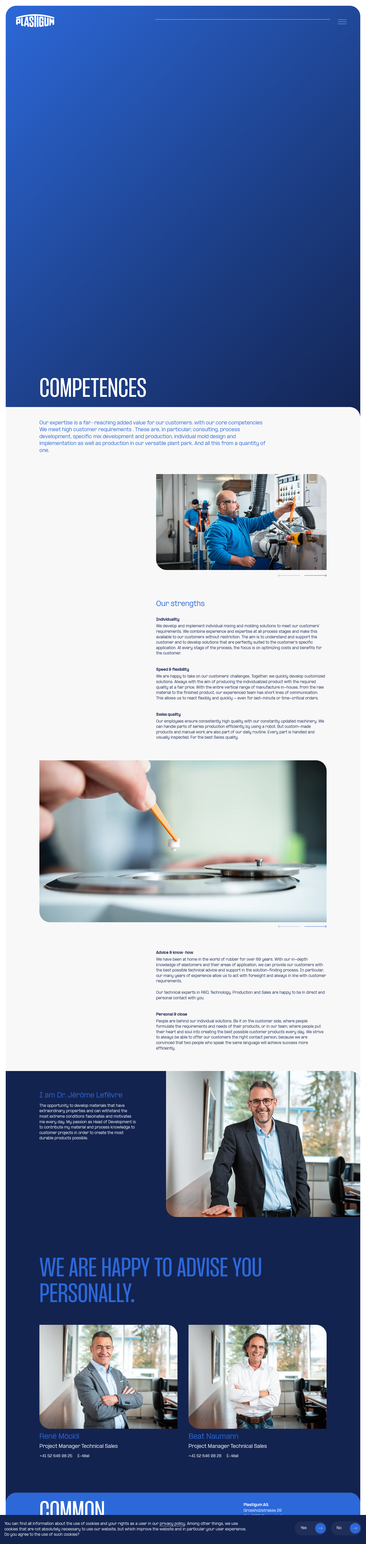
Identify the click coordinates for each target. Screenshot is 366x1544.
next (315, 575)
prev (289, 575)
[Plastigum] (68, 20)
